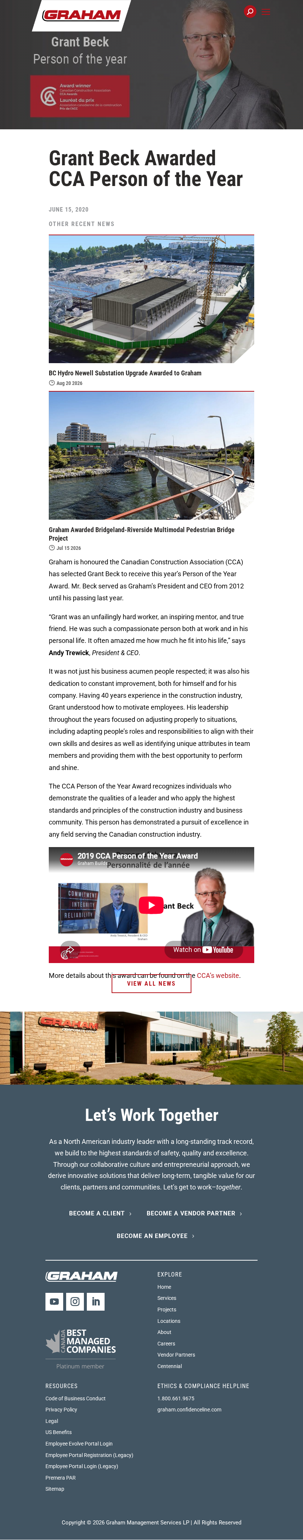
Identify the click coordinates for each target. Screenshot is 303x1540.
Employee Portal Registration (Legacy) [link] (89, 1455)
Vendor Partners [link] (176, 1355)
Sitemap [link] (54, 1489)
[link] (81, 15)
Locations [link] (168, 1321)
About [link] (164, 1332)
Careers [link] (166, 1344)
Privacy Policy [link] (61, 1410)
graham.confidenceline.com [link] (189, 1410)
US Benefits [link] (58, 1432)
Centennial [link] (169, 1366)
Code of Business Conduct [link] (75, 1398)
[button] (266, 20)
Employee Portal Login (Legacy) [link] (81, 1466)
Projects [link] (166, 1309)
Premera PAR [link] (60, 1478)
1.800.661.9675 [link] (175, 1398)
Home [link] (164, 1287)
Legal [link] (51, 1421)
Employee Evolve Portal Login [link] (79, 1444)
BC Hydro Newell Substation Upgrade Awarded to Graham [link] (125, 373)
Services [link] (166, 1298)
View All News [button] (151, 983)
